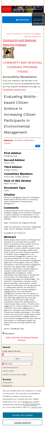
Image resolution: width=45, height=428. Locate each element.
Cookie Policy (36, 407)
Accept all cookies (22, 415)
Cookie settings (30, 404)
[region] (22, 407)
